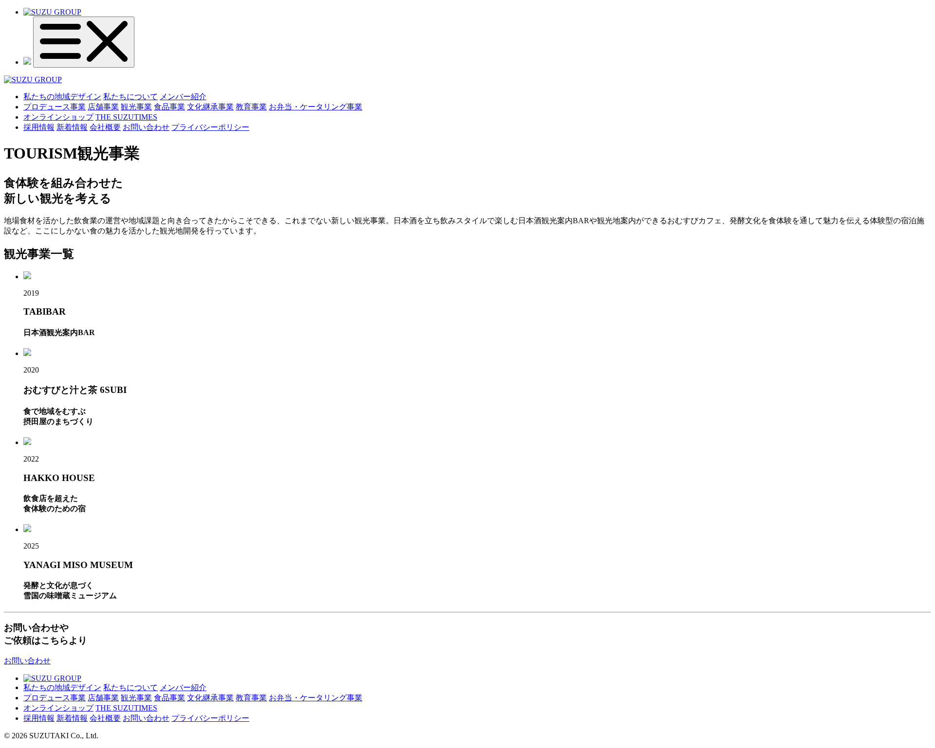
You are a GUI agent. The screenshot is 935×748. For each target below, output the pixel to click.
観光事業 (136, 107)
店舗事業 (103, 107)
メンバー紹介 (183, 96)
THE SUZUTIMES (126, 117)
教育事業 (251, 107)
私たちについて (130, 96)
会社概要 (105, 127)
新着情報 (72, 127)
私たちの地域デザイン (62, 96)
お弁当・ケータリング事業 (315, 107)
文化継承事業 (210, 107)
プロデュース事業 (54, 107)
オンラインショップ (58, 117)
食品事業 (169, 107)
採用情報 (39, 127)
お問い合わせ (146, 127)
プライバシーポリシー (210, 127)
